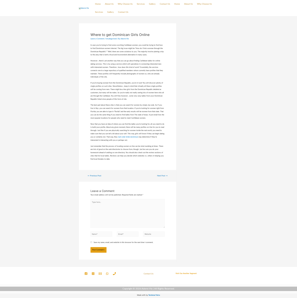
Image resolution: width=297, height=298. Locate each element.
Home (98, 4)
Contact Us (165, 4)
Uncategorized (111, 39)
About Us (109, 4)
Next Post (162, 176)
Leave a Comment (97, 39)
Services (141, 4)
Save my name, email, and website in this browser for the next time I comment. (123, 242)
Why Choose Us (125, 4)
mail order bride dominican (128, 137)
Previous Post (94, 176)
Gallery (152, 4)
